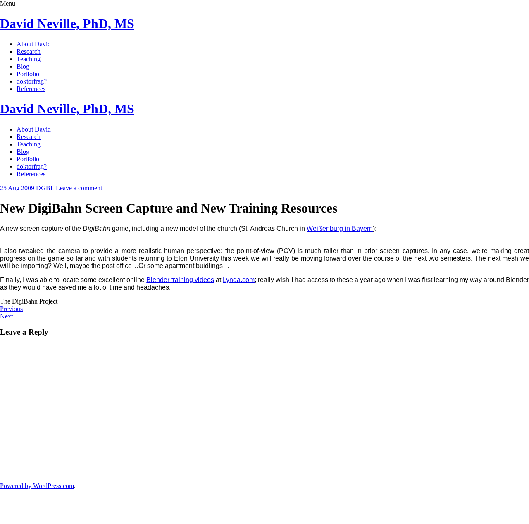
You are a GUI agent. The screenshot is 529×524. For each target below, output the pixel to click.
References (31, 88)
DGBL (45, 187)
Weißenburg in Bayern (340, 228)
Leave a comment (79, 187)
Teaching (29, 58)
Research (29, 51)
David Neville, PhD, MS (67, 23)
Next (6, 316)
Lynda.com (239, 279)
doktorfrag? (32, 81)
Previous (11, 308)
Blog (23, 66)
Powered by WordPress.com (37, 485)
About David (34, 44)
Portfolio (28, 73)
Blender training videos (180, 279)
